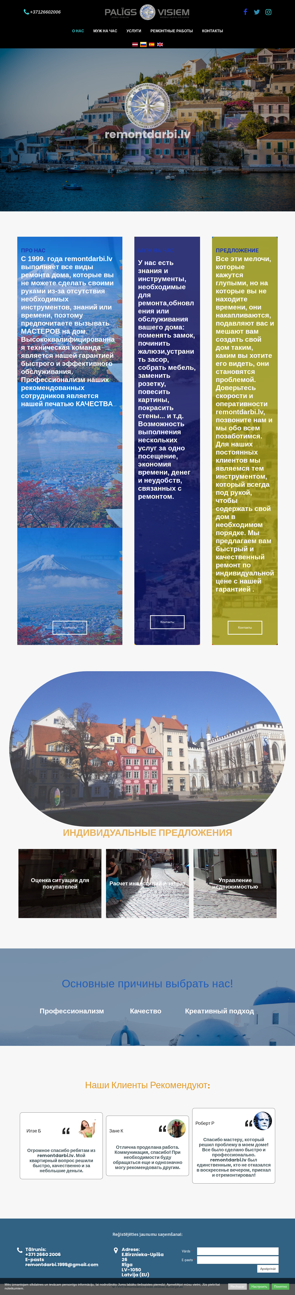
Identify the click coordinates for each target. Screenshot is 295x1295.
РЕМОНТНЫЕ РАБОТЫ (171, 31)
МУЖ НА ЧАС (105, 31)
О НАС (78, 31)
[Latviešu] (135, 44)
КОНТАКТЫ (212, 31)
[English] (160, 44)
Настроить (259, 1286)
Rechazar (237, 1286)
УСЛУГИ (134, 31)
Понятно (280, 1286)
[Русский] (143, 44)
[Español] (152, 44)
